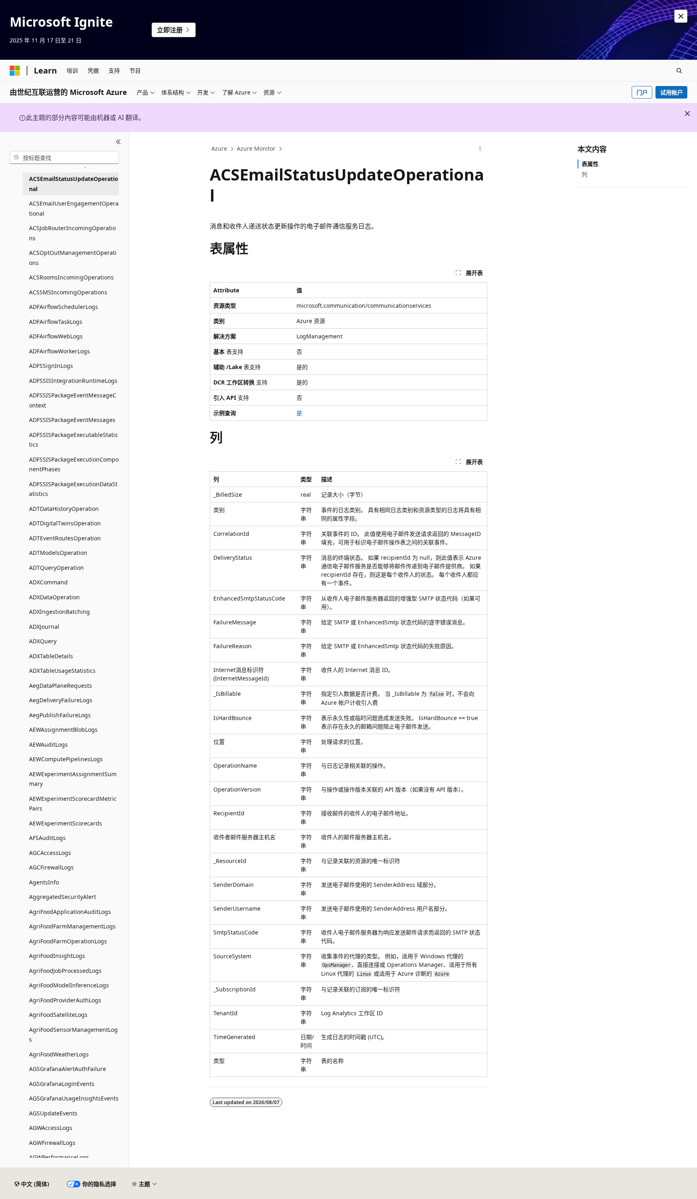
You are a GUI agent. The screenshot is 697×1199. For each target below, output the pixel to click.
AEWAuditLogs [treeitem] (48, 744)
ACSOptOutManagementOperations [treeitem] (73, 258)
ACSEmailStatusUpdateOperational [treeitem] (73, 184)
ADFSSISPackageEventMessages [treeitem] (72, 420)
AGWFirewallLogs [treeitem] (52, 1143)
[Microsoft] (15, 70)
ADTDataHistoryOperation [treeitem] (64, 508)
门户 (642, 92)
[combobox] (64, 157)
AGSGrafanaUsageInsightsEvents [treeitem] (74, 1098)
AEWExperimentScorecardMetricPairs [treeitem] (73, 804)
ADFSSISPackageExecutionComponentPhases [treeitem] (74, 464)
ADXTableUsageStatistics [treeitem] (62, 670)
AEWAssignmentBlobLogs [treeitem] (63, 729)
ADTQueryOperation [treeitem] (56, 567)
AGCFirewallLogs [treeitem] (51, 867)
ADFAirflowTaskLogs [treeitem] (55, 321)
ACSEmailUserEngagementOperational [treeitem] (74, 208)
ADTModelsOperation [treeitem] (58, 552)
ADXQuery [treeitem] (42, 641)
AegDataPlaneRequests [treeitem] (60, 685)
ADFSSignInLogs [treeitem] (51, 366)
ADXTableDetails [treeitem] (51, 656)
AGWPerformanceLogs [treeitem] (59, 1157)
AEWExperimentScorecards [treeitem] (65, 823)
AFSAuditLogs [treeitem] (47, 838)
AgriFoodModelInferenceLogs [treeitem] (69, 985)
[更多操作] (480, 149)
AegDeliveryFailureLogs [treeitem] (60, 700)
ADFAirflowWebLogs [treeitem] (56, 336)
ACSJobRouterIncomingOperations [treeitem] (72, 233)
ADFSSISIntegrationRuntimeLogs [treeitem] (73, 380)
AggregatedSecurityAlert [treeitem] (62, 897)
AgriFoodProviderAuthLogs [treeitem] (65, 1000)
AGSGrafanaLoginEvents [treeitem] (61, 1084)
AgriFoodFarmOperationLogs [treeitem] (68, 941)
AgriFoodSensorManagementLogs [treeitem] (73, 1035)
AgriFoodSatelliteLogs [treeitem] (58, 1014)
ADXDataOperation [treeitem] (54, 597)
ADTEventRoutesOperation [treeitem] (65, 538)
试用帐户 (671, 92)
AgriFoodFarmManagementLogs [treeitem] (72, 926)
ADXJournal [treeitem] (44, 626)
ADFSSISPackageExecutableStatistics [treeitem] (73, 440)
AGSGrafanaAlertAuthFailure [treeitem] (67, 1069)
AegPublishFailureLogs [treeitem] (60, 715)
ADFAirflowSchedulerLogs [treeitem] (63, 307)
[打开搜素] (679, 70)
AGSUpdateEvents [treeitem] (53, 1113)
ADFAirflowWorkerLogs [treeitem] (59, 351)
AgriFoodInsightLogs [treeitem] (57, 956)
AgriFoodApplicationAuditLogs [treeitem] (70, 912)
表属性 (590, 164)
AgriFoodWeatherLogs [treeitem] (59, 1054)
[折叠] (118, 141)
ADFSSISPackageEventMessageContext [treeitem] (72, 400)
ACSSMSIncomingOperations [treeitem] (68, 292)
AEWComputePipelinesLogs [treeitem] (66, 759)
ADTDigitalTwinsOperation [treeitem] (65, 523)
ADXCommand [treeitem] (48, 582)
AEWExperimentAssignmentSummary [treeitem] (73, 779)
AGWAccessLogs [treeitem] (50, 1128)
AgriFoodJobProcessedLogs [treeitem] (65, 970)
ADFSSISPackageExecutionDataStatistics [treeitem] (73, 489)
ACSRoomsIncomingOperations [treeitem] (71, 277)
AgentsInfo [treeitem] (44, 882)
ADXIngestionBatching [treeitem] (59, 611)
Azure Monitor (256, 148)
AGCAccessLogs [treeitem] (50, 853)
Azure (219, 148)
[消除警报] (680, 16)
